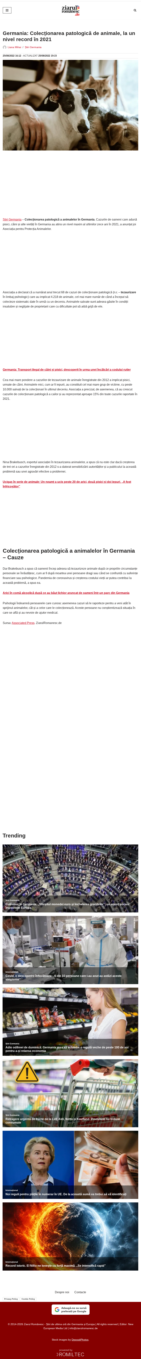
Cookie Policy (28, 1299)
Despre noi (62, 1292)
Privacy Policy (11, 1299)
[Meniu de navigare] (7, 10)
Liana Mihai (14, 47)
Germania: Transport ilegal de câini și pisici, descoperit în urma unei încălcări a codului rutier (67, 369)
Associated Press (23, 623)
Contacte (80, 1292)
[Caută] (135, 10)
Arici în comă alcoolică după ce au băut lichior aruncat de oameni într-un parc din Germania (66, 592)
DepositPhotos (80, 1339)
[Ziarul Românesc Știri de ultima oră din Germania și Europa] (70, 10)
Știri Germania (33, 47)
